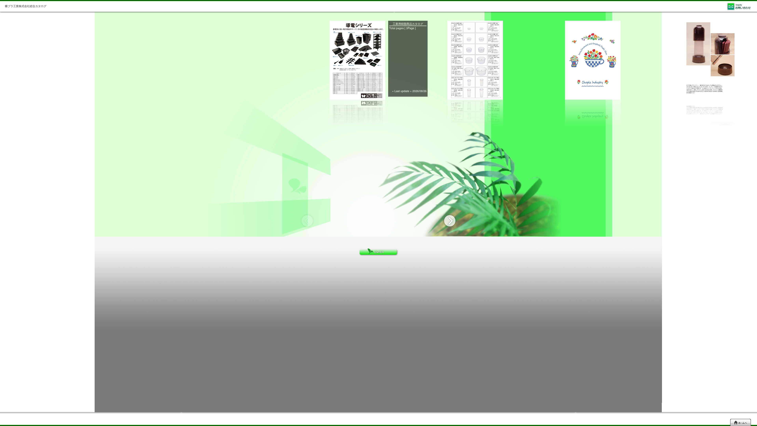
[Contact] (739, 6)
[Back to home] (740, 422)
